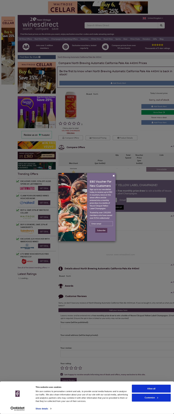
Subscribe (101, 230)
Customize (150, 397)
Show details (42, 408)
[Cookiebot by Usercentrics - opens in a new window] (17, 409)
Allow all (151, 388)
